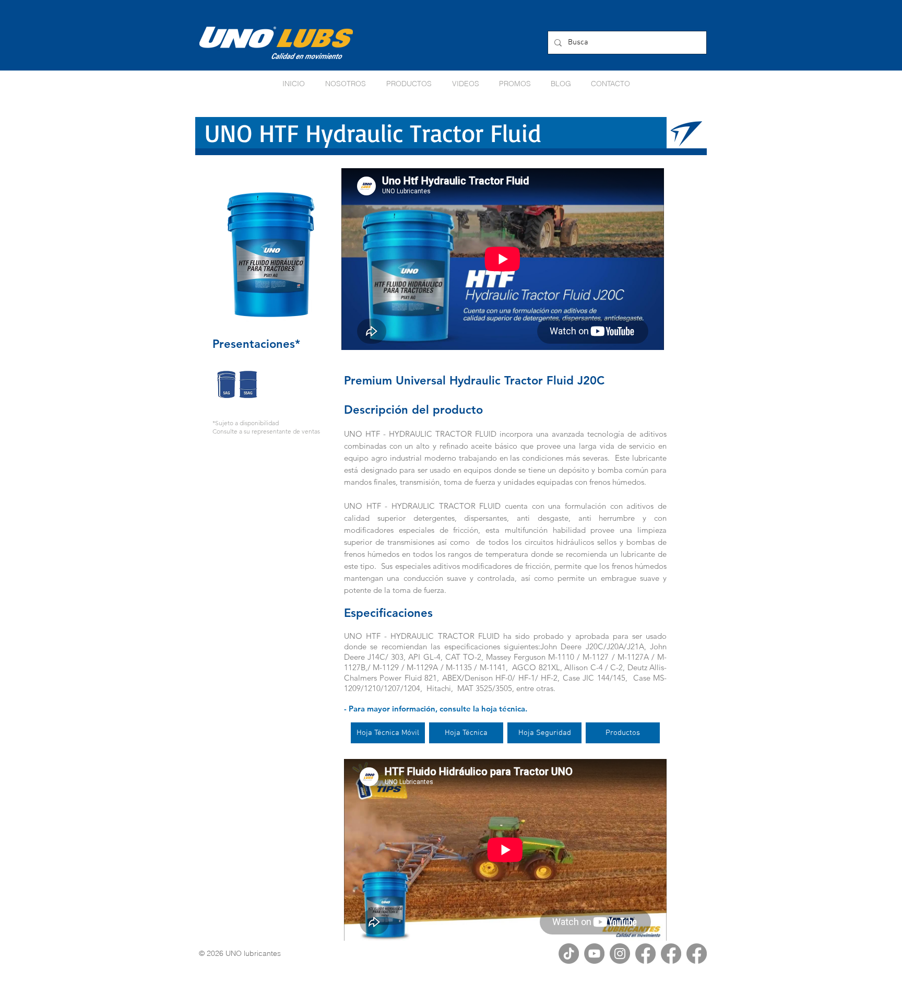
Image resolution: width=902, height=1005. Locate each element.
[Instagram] (620, 953)
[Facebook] (645, 953)
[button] (515, 84)
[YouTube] (594, 953)
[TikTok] (569, 953)
